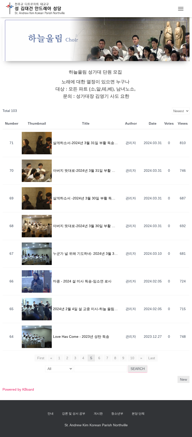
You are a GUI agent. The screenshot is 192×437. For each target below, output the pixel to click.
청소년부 (117, 413)
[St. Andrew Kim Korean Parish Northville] (37, 8)
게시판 (98, 413)
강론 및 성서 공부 (73, 413)
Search (137, 369)
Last (151, 358)
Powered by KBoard (18, 389)
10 (132, 358)
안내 (51, 413)
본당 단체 (138, 413)
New (183, 379)
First (40, 358)
